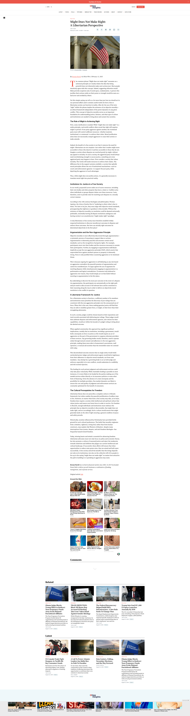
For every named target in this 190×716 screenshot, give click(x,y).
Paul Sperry (74, 674)
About (113, 12)
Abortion (48, 603)
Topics (67, 12)
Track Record (98, 12)
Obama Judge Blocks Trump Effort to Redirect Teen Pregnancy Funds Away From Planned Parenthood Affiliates (55, 609)
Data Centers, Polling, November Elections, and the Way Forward (104, 661)
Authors (106, 12)
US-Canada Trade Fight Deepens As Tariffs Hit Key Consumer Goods (54, 661)
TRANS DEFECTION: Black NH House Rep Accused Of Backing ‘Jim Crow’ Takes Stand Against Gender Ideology (80, 609)
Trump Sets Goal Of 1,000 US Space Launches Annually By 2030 (131, 607)
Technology (99, 656)
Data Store (128, 12)
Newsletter (88, 12)
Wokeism (73, 603)
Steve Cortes (100, 665)
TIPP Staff (73, 28)
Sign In (133, 6)
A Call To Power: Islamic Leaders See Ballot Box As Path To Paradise (80, 661)
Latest (61, 12)
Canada (47, 656)
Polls (73, 12)
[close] (188, 2)
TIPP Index (79, 12)
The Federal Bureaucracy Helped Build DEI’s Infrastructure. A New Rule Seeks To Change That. (107, 608)
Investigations (75, 656)
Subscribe (140, 6)
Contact (119, 12)
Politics (72, 18)
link (82, 474)
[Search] (51, 6)
